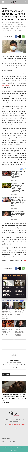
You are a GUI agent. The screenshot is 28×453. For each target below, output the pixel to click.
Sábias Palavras (7, 33)
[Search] (26, 2)
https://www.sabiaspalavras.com (14, 362)
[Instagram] (14, 367)
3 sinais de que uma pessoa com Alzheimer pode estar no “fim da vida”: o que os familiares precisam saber (14, 397)
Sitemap (22, 447)
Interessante (4, 8)
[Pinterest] (17, 367)
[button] (2, 2)
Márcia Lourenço (5, 402)
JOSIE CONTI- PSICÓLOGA (8, 441)
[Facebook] (16, 36)
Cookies (17, 447)
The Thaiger (5, 85)
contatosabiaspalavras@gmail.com (16, 424)
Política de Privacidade (9, 447)
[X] (19, 36)
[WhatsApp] (23, 36)
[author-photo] (14, 358)
